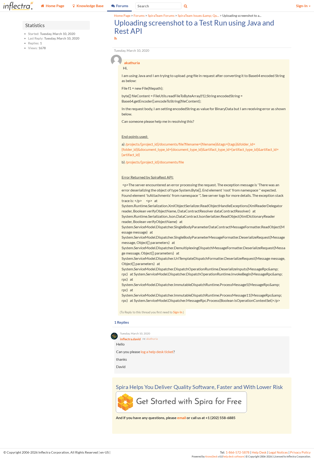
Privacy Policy (300, 452)
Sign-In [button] (302, 5)
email (181, 417)
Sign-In (177, 312)
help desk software (233, 456)
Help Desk (259, 452)
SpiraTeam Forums (161, 15)
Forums (139, 15)
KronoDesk (211, 456)
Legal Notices (278, 452)
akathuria (152, 338)
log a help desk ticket (157, 351)
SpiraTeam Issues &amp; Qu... (198, 15)
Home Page (122, 15)
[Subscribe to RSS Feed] (115, 38)
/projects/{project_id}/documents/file (155, 162)
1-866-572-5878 (237, 452)
